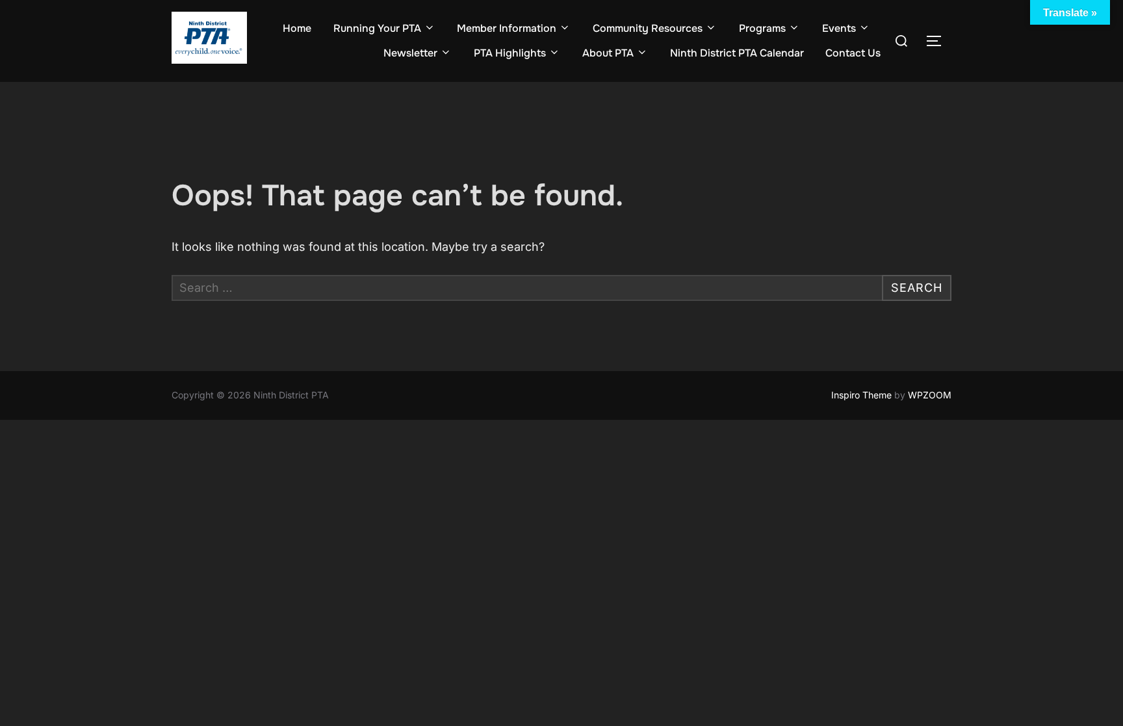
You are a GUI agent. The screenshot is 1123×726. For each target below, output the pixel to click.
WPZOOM (929, 394)
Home (297, 28)
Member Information (506, 28)
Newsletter (410, 53)
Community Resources (648, 28)
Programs (762, 28)
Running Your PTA (377, 28)
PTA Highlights (510, 53)
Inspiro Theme (861, 394)
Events (839, 28)
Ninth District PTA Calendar (737, 53)
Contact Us (853, 53)
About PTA (608, 53)
